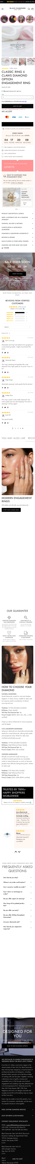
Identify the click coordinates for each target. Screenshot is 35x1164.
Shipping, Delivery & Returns (12, 223)
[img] (6, 338)
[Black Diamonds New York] (17, 9)
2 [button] (15, 428)
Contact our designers (17, 183)
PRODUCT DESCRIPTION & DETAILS (13, 213)
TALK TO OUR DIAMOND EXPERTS (17, 1046)
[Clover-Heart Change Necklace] (11, 197)
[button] (29, 9)
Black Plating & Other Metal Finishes (15, 241)
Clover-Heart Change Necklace (25, 194)
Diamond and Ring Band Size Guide (14, 245)
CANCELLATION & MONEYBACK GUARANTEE (12, 228)
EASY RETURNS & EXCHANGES (13, 1116)
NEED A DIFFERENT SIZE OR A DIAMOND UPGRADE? (15, 218)
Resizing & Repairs (8, 237)
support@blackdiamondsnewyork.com (18, 1125)
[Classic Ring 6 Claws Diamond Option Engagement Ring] (5, 61)
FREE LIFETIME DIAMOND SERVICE (14, 1109)
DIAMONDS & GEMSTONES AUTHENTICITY (15, 233)
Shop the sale (17, 274)
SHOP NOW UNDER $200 (11, 510)
